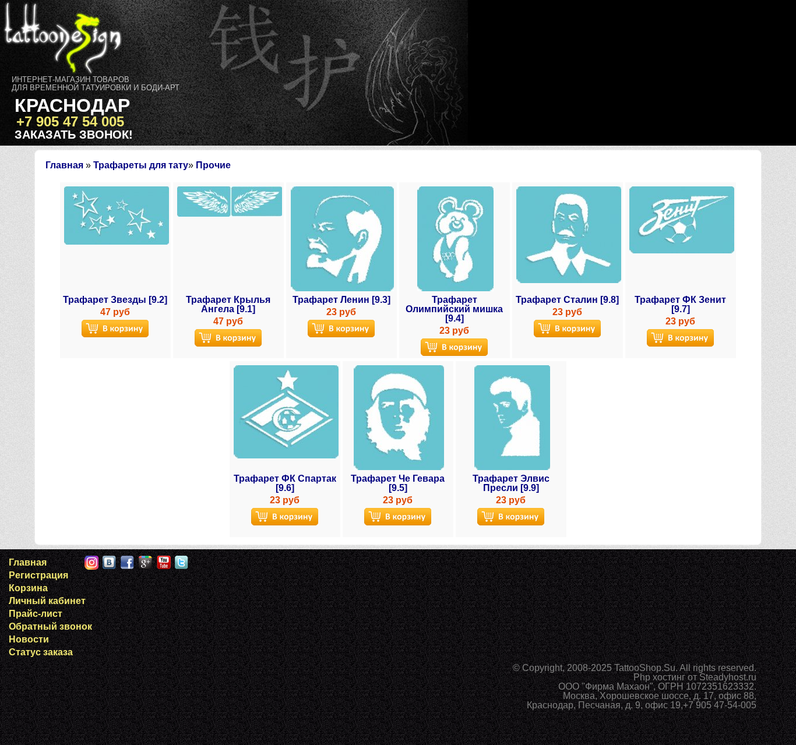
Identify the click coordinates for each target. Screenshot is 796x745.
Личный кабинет (47, 601)
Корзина (28, 588)
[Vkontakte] (110, 563)
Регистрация (38, 575)
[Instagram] (91, 563)
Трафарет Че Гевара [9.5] (398, 483)
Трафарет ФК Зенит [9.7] (680, 304)
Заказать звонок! (74, 134)
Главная (64, 165)
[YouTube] (164, 563)
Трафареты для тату (140, 165)
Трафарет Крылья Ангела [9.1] (228, 304)
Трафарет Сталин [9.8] (567, 300)
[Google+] (146, 563)
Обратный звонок (50, 626)
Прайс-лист (35, 614)
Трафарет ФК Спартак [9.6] (285, 483)
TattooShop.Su (644, 668)
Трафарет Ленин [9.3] (341, 300)
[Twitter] (182, 563)
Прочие (213, 165)
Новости (29, 639)
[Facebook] (128, 563)
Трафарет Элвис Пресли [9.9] (511, 483)
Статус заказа (41, 652)
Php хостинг (659, 677)
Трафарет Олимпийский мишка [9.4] (454, 309)
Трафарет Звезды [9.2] (115, 300)
